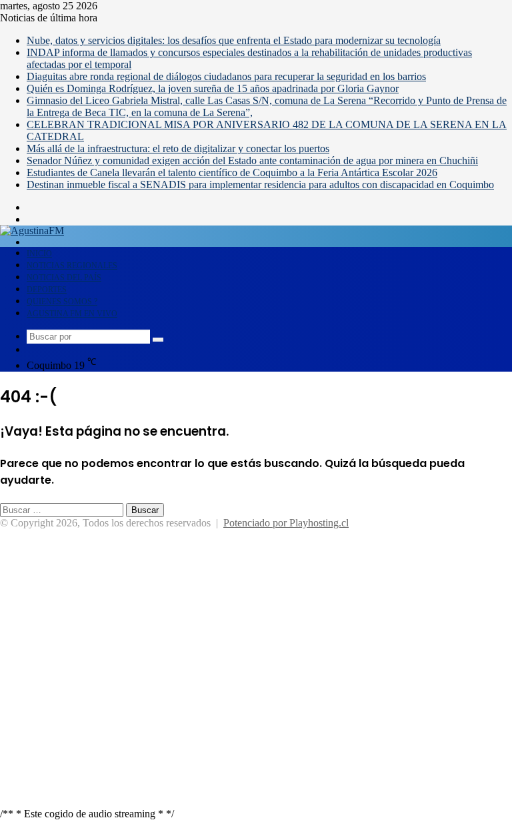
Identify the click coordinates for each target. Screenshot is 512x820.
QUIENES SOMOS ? (62, 301)
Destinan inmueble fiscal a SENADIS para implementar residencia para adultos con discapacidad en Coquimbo (260, 184)
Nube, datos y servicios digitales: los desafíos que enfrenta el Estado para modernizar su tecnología (234, 40)
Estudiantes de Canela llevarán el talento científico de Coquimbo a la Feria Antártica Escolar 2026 (232, 172)
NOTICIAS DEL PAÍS (64, 277)
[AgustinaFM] (32, 230)
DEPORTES (47, 289)
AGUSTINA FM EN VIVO (72, 313)
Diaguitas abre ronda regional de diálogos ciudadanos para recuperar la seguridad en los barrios (226, 76)
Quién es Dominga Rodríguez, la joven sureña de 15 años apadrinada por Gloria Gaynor (213, 88)
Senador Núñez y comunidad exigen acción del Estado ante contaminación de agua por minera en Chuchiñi (252, 160)
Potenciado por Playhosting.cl (286, 522)
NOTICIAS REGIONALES (72, 265)
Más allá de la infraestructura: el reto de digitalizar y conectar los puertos (178, 148)
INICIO (39, 253)
